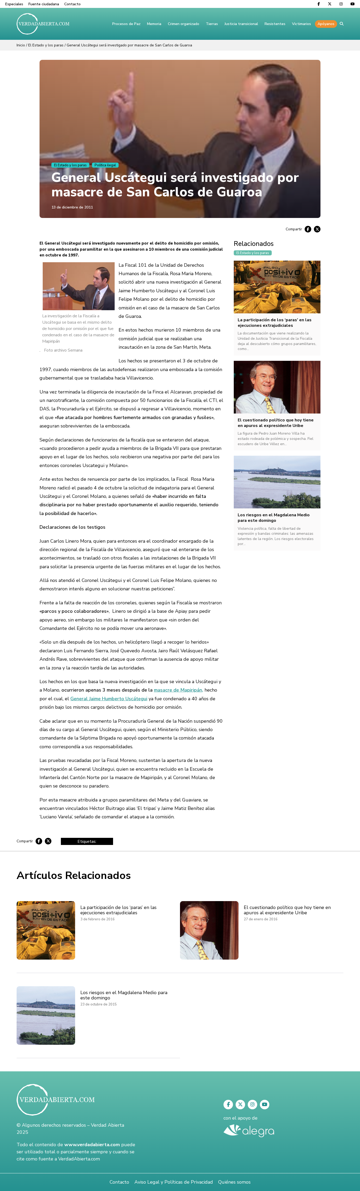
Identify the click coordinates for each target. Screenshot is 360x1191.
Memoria (154, 23)
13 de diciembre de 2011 (72, 207)
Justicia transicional (241, 23)
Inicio (21, 45)
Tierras (212, 23)
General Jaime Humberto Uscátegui (108, 699)
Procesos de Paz (126, 23)
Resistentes (275, 23)
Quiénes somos (234, 1182)
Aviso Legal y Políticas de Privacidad (173, 1182)
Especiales (14, 4)
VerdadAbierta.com (79, 1159)
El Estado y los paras (46, 45)
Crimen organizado (183, 23)
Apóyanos (326, 23)
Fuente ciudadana (43, 4)
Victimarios (301, 23)
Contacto (72, 4)
